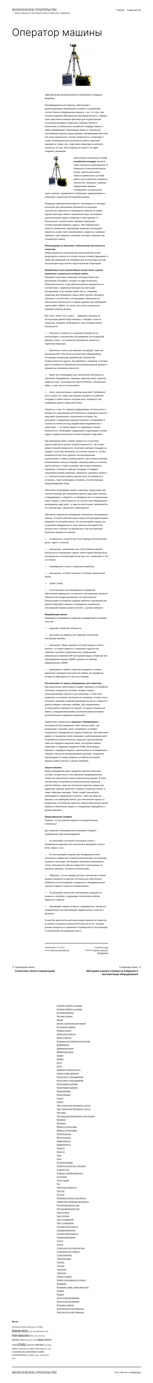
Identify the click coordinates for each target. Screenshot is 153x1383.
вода (34, 1331)
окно (40, 1339)
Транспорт (61, 1271)
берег (40, 1327)
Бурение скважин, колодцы (69, 1007)
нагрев (22, 1340)
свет (46, 1348)
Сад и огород (63, 1214)
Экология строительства (59, 950)
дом (14, 1335)
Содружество (134, 10)
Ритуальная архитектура (68, 1207)
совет (49, 1348)
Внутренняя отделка (66, 1027)
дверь (42, 1331)
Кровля (60, 1100)
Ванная (71, 1022)
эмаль (13, 1358)
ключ (31, 1335)
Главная (120, 10)
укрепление (31, 1351)
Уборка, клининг (71, 1278)
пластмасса (47, 1345)
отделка (47, 1339)
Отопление (63, 1178)
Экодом (60, 1293)
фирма (23, 1355)
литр (43, 1335)
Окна (59, 1157)
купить (35, 1335)
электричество (44, 1355)
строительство (18, 1351)
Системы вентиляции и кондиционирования (67, 1232)
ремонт (32, 1348)
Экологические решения (68, 1300)
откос (22, 1344)
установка (16, 1355)
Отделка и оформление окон (70, 1173)
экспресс (36, 1355)
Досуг (59, 1064)
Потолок (61, 1193)
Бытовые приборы (65, 1014)
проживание (22, 1348)
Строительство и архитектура (71, 1248)
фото (28, 1355)
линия (39, 1335)
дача (38, 1331)
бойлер (16, 1330)
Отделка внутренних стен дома (71, 1168)
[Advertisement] (27, 1009)
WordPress (136, 1372)
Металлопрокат (64, 1136)
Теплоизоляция (64, 1259)
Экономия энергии (65, 1305)
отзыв (14, 1345)
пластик (30, 1345)
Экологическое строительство (34, 9)
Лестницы (76, 1114)
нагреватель (29, 1340)
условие (40, 1352)
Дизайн (60, 1057)
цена (31, 1355)
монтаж (15, 1339)
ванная (30, 1331)
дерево (46, 1331)
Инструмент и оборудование (70, 1079)
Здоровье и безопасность (68, 1071)
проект (15, 1348)
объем (35, 1340)
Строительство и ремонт (68, 1252)
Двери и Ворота (73, 1041)
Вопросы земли (66, 1032)
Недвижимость (64, 1143)
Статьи (105, 947)
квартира (23, 1335)
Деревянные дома (65, 1050)
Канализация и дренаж (67, 1086)
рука (37, 1348)
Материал (61, 1121)
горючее (96, 950)
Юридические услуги (32, 1327)
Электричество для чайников (70, 1310)
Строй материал (64, 1255)
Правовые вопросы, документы (73, 1200)
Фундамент (73, 1285)
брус (25, 1330)
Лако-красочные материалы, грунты (73, 1107)
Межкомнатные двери (19, 1327)
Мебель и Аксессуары (67, 1128)
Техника (60, 1264)
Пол (67, 1186)
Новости (61, 1150)
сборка (42, 1348)
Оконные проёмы (65, 1162)
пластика (39, 1344)
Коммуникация (64, 1093)
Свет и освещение (65, 1221)
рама (28, 1348)
